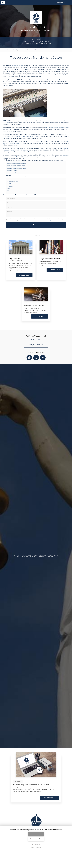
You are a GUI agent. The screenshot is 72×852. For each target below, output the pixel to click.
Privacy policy (36, 848)
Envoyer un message (36, 345)
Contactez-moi (36, 46)
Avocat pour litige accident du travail (16, 168)
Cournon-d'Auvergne (12, 181)
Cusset (15, 50)
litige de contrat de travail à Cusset (57, 128)
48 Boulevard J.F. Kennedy (36, 42)
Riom (8, 190)
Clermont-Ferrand (11, 180)
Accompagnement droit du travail (16, 165)
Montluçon (10, 186)
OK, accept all (36, 834)
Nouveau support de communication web (31, 785)
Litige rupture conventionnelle (15, 259)
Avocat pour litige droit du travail (15, 172)
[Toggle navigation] (69, 3)
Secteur (9, 50)
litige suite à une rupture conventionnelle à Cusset (21, 136)
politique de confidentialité (56, 220)
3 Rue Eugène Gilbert (36, 44)
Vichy (8, 192)
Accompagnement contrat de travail (16, 163)
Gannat (9, 185)
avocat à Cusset (17, 66)
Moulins (9, 188)
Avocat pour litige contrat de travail (16, 170)
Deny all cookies (36, 839)
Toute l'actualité (49, 798)
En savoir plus (24, 275)
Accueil (3, 50)
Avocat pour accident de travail (15, 167)
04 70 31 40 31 (36, 39)
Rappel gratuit (61, 2)
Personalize (37, 844)
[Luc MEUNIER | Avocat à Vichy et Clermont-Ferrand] (3, 2)
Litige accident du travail (50, 259)
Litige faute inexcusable (34, 305)
